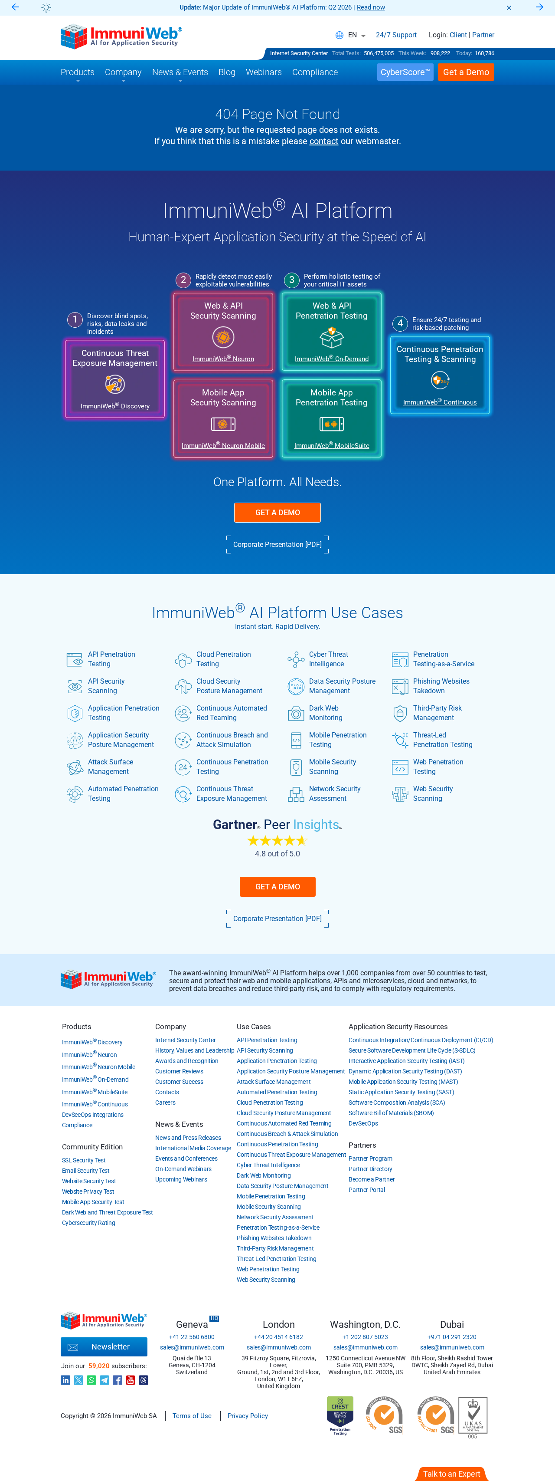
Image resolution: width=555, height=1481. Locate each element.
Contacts (167, 1092)
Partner (483, 35)
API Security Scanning (106, 686)
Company (170, 1026)
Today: (464, 53)
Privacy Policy (248, 1416)
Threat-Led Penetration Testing (443, 740)
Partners (362, 1145)
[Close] (509, 8)
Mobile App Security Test (93, 1201)
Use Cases (254, 1026)
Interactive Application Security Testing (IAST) (407, 1060)
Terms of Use (192, 1416)
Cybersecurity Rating (88, 1222)
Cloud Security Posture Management (229, 686)
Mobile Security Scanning (332, 767)
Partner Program (370, 1158)
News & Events (179, 1124)
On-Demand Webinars (183, 1168)
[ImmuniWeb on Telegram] (104, 1377)
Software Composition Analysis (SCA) (397, 1102)
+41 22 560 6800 (192, 1336)
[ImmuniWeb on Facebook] (117, 1377)
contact (324, 141)
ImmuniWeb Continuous (95, 1104)
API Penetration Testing (111, 659)
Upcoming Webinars (181, 1179)
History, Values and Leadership (194, 1050)
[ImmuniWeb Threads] (143, 1377)
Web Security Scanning (433, 794)
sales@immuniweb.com (192, 1347)
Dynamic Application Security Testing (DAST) (405, 1071)
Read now (371, 7)
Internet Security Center (299, 53)
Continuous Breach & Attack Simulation (287, 1133)
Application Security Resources (398, 1026)
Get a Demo (277, 512)
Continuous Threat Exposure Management (231, 794)
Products (76, 1026)
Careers (165, 1102)
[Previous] (15, 7)
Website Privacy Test (88, 1191)
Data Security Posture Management (342, 686)
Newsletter (110, 1346)
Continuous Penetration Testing (232, 767)
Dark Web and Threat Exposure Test (107, 1212)
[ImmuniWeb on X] (78, 1377)
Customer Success (179, 1081)
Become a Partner (372, 1179)
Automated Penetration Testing (123, 794)
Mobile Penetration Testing (338, 740)
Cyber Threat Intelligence (328, 659)
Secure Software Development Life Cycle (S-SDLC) (412, 1050)
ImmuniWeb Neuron (89, 1054)
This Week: (412, 53)
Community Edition (92, 1146)
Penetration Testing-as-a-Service (443, 659)
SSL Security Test (84, 1160)
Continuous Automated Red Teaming (231, 713)
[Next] (539, 7)
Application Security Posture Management (121, 740)
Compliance (77, 1125)
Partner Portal (367, 1189)
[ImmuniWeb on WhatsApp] (91, 1377)
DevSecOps (363, 1123)
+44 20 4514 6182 (278, 1336)
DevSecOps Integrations (93, 1114)
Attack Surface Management (110, 767)
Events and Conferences (186, 1158)
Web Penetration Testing (438, 767)
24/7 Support (396, 35)
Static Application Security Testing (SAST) (401, 1092)
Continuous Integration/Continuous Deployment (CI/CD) (421, 1040)
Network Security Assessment (335, 794)
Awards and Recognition (186, 1060)
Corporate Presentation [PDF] (277, 544)
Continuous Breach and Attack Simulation (232, 740)
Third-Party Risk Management (437, 713)
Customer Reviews (179, 1071)
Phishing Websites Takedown (441, 686)
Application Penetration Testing (124, 713)
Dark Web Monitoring (326, 713)
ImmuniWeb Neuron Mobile (98, 1066)
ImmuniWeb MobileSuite (94, 1092)
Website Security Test (89, 1181)
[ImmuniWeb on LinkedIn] (65, 1377)
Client (458, 35)
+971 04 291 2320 (452, 1336)
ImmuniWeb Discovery (92, 1042)
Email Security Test (86, 1170)
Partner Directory (370, 1168)
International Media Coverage (193, 1148)
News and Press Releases (188, 1137)
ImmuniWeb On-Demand (95, 1079)
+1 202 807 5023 (365, 1336)
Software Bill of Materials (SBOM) (391, 1112)
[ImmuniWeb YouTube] (130, 1377)
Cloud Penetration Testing (223, 659)
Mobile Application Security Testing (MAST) (403, 1081)
